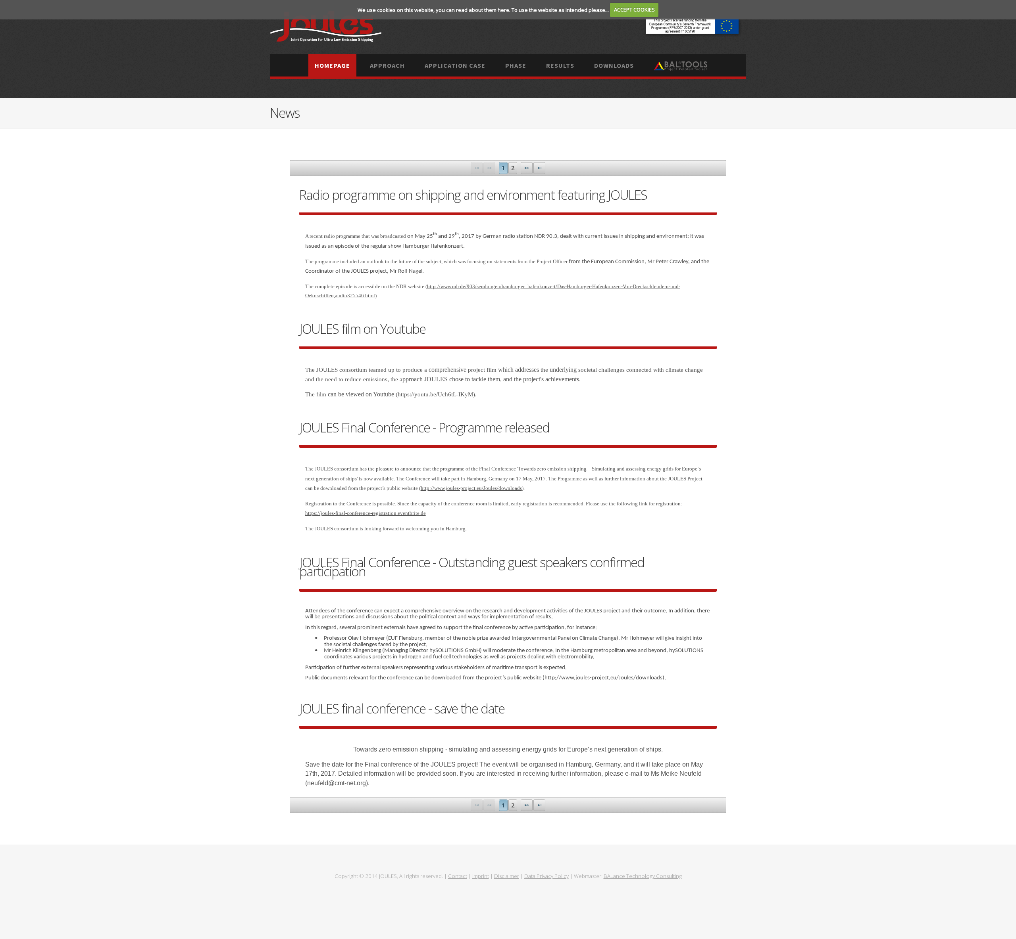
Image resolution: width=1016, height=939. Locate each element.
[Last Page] (539, 168)
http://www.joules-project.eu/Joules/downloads (471, 488)
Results (560, 65)
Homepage (332, 65)
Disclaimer (506, 876)
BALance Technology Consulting (643, 876)
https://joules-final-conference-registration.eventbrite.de (365, 513)
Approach (387, 65)
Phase (515, 65)
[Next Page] (527, 168)
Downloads (614, 65)
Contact (457, 876)
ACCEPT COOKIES (634, 9)
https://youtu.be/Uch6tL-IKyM (435, 394)
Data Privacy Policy (546, 876)
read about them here (482, 9)
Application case (455, 65)
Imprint (480, 876)
